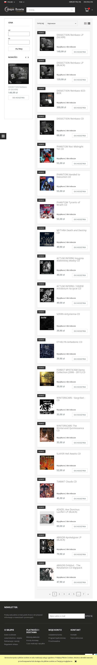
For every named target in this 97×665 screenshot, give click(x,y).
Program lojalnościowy (57, 638)
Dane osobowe (10, 635)
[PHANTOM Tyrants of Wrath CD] (47, 211)
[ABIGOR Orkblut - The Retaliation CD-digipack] (47, 574)
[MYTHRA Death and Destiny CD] (47, 239)
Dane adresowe (77, 638)
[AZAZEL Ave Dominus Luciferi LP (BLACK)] (47, 518)
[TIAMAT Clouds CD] (47, 490)
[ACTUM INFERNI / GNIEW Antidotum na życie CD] (47, 295)
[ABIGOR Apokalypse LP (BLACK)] (47, 546)
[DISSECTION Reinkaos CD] (47, 127)
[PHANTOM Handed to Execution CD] (47, 183)
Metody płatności (32, 637)
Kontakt (74, 635)
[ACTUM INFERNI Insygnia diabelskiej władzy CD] (47, 267)
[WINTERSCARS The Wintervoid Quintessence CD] (47, 435)
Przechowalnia (54, 641)
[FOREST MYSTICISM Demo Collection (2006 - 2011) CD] (47, 379)
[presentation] (25, 57)
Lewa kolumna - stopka (13, 638)
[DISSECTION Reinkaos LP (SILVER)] (18, 74)
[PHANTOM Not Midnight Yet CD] (47, 155)
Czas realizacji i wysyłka (35, 643)
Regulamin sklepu (11, 644)
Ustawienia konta (55, 635)
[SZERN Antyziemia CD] (47, 323)
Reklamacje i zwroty (11, 641)
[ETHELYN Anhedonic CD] (47, 351)
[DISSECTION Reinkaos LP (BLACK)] (47, 72)
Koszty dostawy (32, 640)
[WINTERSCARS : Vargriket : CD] (47, 406)
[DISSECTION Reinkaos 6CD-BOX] (47, 100)
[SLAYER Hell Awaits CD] (47, 462)
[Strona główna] (15, 9)
